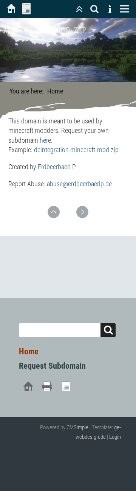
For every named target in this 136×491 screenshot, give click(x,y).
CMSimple (77, 427)
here (45, 140)
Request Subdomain (52, 366)
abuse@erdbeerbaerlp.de (79, 184)
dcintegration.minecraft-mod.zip (76, 150)
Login (115, 436)
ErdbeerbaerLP (57, 167)
